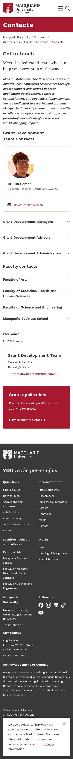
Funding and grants (36, 42)
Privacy (49, 744)
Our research (11, 42)
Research (40, 37)
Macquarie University (16, 37)
